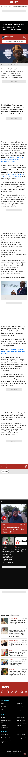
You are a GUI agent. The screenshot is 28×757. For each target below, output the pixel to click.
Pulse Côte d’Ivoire (4, 742)
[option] (8, 551)
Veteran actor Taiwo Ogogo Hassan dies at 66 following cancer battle (17, 622)
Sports (18, 703)
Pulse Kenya (4, 738)
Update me (5, 471)
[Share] (24, 37)
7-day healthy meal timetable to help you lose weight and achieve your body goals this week (17, 673)
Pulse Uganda (20, 738)
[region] (14, 551)
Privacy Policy (20, 717)
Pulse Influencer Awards (21, 724)
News (5, 6)
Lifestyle (11, 628)
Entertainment (13, 618)
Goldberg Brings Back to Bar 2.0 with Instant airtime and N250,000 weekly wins (17, 663)
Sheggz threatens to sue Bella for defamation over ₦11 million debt (18, 644)
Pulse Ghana (4, 735)
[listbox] (14, 551)
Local (9, 6)
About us (3, 717)
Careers (18, 707)
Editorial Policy (20, 720)
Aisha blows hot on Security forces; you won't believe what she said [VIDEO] (13, 530)
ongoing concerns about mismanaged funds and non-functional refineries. (13, 160)
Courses (18, 710)
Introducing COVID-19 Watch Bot (21, 550)
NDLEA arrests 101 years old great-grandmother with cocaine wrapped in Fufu (17, 653)
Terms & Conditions (4, 726)
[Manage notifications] (24, 754)
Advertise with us (5, 721)
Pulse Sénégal (20, 735)
